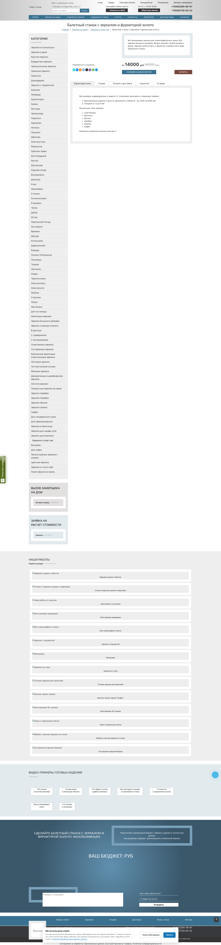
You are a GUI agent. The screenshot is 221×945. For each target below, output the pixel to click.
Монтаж (188, 920)
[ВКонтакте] (77, 69)
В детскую (36, 330)
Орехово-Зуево (39, 151)
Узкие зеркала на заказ (43, 472)
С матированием (39, 340)
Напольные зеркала (41, 316)
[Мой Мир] (96, 69)
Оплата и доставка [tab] (122, 83)
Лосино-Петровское (41, 255)
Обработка (132, 17)
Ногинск (35, 127)
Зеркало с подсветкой (42, 85)
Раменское (36, 146)
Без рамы (36, 445)
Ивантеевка (37, 189)
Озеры (34, 274)
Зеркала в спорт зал (42, 440)
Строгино (36, 297)
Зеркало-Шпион (39, 407)
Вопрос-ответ (62, 920)
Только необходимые (151, 935)
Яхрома (35, 292)
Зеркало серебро (40, 393)
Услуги (118, 17)
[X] (86, 69)
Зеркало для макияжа (42, 435)
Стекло (35, 17)
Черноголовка (38, 278)
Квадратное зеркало (41, 61)
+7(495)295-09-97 (181, 6)
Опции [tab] (102, 83)
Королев (35, 90)
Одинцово (36, 123)
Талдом (35, 264)
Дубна (34, 212)
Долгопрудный (38, 156)
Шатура (35, 236)
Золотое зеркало (39, 384)
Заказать (39, 535)
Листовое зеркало (40, 362)
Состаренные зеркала (42, 349)
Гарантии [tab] (144, 83)
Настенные (36, 307)
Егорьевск (36, 203)
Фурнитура (149, 17)
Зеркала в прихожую (41, 426)
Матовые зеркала (40, 371)
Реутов (34, 160)
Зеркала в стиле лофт (42, 467)
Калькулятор (146, 2)
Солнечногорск (39, 198)
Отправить (159, 905)
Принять (169, 935)
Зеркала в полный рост (43, 47)
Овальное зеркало (40, 71)
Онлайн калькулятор (139, 72)
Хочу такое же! (110, 577)
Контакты (184, 17)
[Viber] (90, 69)
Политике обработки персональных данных (69, 939)
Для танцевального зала (43, 417)
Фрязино (35, 231)
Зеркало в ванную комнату (44, 326)
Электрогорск (38, 283)
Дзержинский (38, 245)
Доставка (136, 920)
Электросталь (38, 142)
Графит (34, 412)
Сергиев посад (38, 170)
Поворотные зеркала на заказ (46, 388)
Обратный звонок (149, 10)
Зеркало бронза (39, 402)
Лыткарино (37, 226)
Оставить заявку (42, 503)
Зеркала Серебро (40, 398)
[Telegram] (83, 69)
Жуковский (37, 165)
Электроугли (37, 288)
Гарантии (89, 920)
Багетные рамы (167, 17)
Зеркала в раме (39, 52)
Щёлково (35, 137)
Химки (34, 104)
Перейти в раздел (36, 564)
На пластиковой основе (43, 366)
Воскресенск (37, 175)
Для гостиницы (39, 311)
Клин (33, 184)
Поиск (84, 10)
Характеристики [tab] (82, 83)
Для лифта (36, 450)
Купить (183, 72)
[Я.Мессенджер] (74, 69)
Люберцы (36, 94)
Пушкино (35, 132)
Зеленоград (37, 113)
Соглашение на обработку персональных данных (82, 943)
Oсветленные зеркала (42, 344)
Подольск (36, 118)
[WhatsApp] (93, 69)
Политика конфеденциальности (146, 943)
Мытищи (35, 109)
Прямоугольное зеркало (43, 66)
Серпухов (36, 76)
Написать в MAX (117, 10)
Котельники (37, 241)
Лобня (34, 302)
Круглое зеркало (39, 57)
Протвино (36, 269)
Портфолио (163, 2)
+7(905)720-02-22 (182, 10)
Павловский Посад (40, 222)
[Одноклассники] (80, 69)
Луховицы (36, 259)
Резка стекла (163, 920)
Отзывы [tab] (161, 83)
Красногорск (37, 99)
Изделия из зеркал (75, 17)
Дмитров (35, 179)
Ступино (35, 193)
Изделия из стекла (99, 17)
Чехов (34, 208)
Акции (111, 2)
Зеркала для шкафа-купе (43, 431)
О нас (100, 2)
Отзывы (112, 920)
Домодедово (37, 80)
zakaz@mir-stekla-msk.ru (117, 6)
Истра (34, 217)
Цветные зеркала (40, 462)
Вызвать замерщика (183, 2)
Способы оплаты (127, 2)
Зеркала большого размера (45, 321)
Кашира (35, 250)
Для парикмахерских (42, 421)
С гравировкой (38, 335)
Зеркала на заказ (53, 17)
